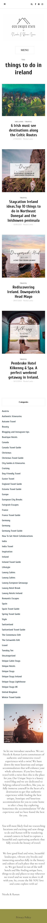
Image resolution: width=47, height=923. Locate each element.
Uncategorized (8, 655)
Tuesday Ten (7, 650)
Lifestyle (6, 567)
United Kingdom (9, 692)
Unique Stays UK (9, 687)
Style (4, 619)
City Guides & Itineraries (13, 463)
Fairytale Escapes (10, 504)
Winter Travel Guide (11, 697)
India (4, 541)
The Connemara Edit (11, 635)
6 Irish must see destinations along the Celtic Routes (23, 130)
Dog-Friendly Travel (11, 473)
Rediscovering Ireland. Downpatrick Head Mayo (23, 292)
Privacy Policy (23, 917)
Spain (4, 603)
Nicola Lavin (28, 139)
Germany (6, 520)
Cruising (6, 468)
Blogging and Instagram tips (15, 432)
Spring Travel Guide (11, 614)
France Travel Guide (11, 515)
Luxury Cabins (8, 572)
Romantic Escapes (10, 598)
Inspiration (7, 551)
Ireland (19, 121)
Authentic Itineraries (12, 416)
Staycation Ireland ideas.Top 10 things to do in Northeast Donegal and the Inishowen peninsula (24, 211)
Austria (5, 411)
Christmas (6, 452)
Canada (5, 442)
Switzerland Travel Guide (13, 629)
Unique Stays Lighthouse (13, 681)
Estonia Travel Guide (11, 489)
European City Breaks (12, 499)
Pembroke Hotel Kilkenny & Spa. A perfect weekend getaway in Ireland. (23, 370)
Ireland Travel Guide (11, 562)
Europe (5, 494)
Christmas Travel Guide (12, 458)
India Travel (7, 546)
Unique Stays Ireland (12, 676)
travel (28, 121)
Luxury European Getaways (15, 583)
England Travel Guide (12, 484)
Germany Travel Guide (12, 530)
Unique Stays (8, 671)
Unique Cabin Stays (11, 661)
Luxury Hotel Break (11, 588)
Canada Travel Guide (11, 447)
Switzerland (7, 624)
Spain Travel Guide (10, 609)
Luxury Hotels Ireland (12, 593)
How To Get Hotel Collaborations (17, 536)
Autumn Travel (9, 421)
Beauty (5, 426)
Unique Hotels (8, 666)
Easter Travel (8, 478)
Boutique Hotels (9, 437)
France (5, 510)
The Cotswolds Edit (11, 640)
